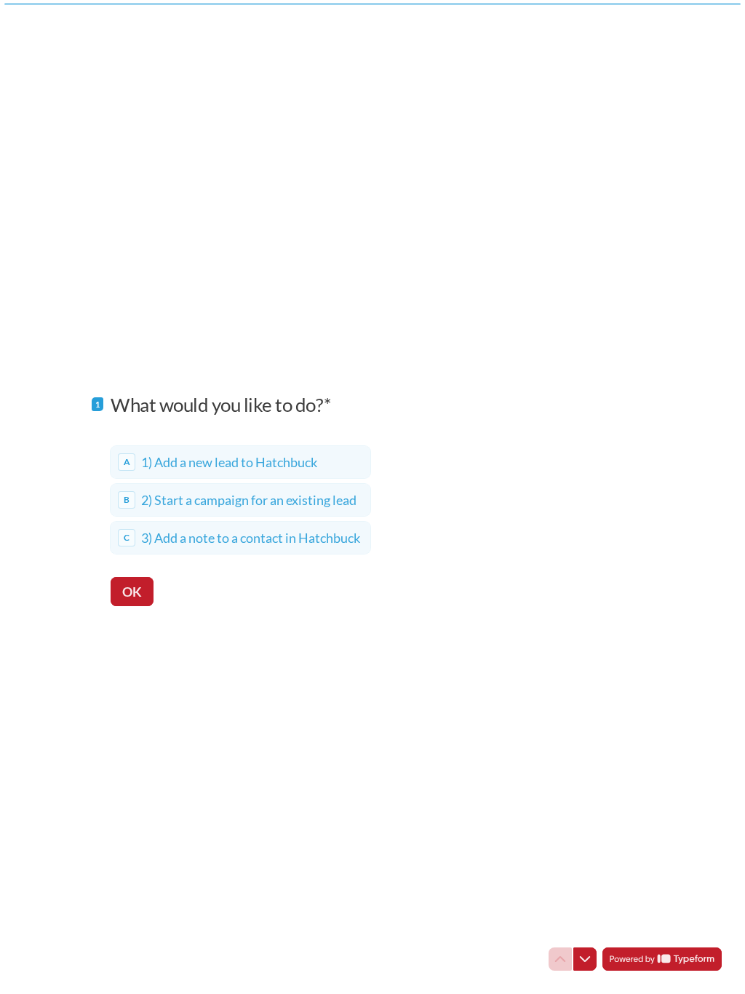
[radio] (240, 462)
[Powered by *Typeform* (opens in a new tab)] (662, 959)
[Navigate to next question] (585, 959)
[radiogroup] (240, 500)
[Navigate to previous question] (560, 959)
